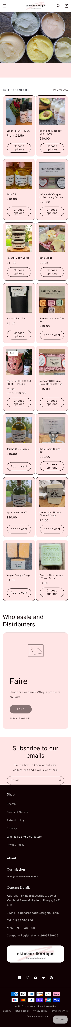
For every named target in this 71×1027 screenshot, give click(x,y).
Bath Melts (45, 257)
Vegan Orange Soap (18, 575)
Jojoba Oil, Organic (18, 449)
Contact (12, 828)
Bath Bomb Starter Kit (50, 450)
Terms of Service (18, 812)
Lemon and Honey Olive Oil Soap (50, 514)
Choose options (19, 147)
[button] (4, 6)
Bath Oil (11, 194)
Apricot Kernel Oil (17, 512)
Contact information (37, 1016)
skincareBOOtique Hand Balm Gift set (50, 382)
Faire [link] (20, 709)
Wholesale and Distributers (24, 836)
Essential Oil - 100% (18, 130)
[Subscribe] (60, 780)
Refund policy (15, 820)
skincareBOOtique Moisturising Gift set (51, 196)
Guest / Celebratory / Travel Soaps (51, 576)
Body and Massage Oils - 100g (50, 132)
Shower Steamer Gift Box (51, 320)
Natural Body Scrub (18, 257)
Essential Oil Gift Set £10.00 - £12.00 (19, 382)
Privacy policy (40, 1011)
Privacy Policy (15, 844)
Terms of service (59, 1011)
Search (11, 804)
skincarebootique (33, 1006)
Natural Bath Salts (17, 318)
